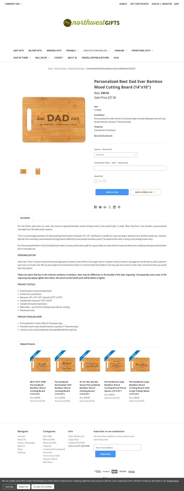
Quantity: (98, 176)
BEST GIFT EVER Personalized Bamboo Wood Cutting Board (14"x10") (38, 387)
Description (25, 218)
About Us (72, 57)
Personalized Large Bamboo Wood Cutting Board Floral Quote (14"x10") (115, 386)
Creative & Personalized (95, 50)
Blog (116, 57)
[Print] (105, 207)
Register (167, 3)
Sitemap (21, 452)
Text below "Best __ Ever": (111, 163)
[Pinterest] (119, 207)
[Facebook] (95, 207)
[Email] (100, 207)
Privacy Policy (172, 481)
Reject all (23, 486)
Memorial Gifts (54, 50)
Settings (9, 486)
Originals (71, 50)
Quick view (41, 364)
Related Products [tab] (27, 344)
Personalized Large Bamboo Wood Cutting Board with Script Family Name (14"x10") (139, 387)
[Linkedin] (114, 207)
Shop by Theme (21, 57)
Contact (58, 57)
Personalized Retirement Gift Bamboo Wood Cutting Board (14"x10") (63, 387)
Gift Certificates (139, 3)
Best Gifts (19, 50)
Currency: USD (12, 3)
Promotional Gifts (141, 50)
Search (123, 3)
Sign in (155, 3)
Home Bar (119, 50)
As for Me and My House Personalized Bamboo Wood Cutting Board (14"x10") (90, 387)
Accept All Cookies (43, 486)
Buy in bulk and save (103, 135)
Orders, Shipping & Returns (95, 57)
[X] (109, 207)
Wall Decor (41, 57)
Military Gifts (35, 50)
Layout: (103, 149)
